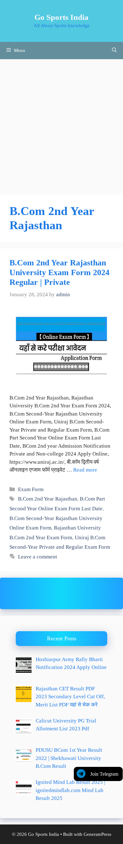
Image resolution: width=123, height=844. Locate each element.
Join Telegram (104, 774)
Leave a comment (37, 557)
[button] (114, 50)
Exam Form (31, 489)
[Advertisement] (61, 123)
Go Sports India (61, 17)
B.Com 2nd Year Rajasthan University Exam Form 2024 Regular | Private (59, 272)
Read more (85, 470)
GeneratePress (97, 834)
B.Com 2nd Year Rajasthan (47, 499)
